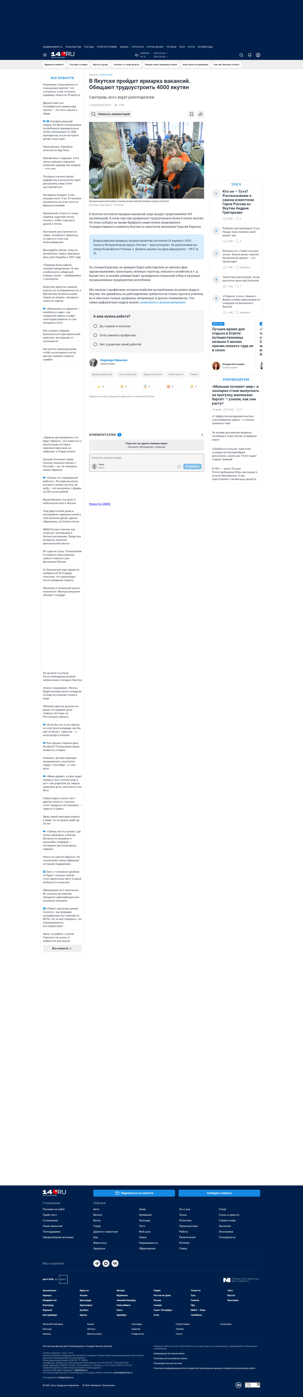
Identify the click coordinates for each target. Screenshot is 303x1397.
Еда (95, 1237)
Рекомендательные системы (168, 1363)
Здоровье (99, 1248)
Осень (183, 1214)
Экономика (226, 1231)
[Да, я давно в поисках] (95, 326)
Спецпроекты (227, 1237)
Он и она (184, 1209)
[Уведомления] (249, 55)
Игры (191, 47)
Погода (89, 47)
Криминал (145, 1214)
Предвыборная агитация (58, 1237)
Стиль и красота (229, 1214)
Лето (142, 1226)
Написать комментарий (114, 114)
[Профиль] (258, 55)
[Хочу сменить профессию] (95, 335)
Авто (96, 1209)
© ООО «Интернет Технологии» (99, 1385)
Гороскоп (138, 47)
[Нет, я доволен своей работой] (95, 344)
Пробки (172, 47)
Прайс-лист (50, 1214)
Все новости (62, 78)
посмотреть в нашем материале (162, 302)
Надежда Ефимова (113, 360)
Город (96, 1226)
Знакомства (73, 47)
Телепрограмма (107, 47)
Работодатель (176, 374)
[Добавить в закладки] (191, 114)
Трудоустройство (153, 374)
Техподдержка (51, 1231)
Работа (194, 374)
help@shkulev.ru (65, 1377)
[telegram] (96, 1263)
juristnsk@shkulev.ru (123, 1372)
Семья (183, 1248)
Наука (142, 1237)
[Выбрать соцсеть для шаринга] (200, 114)
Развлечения (187, 1237)
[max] (105, 1263)
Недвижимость (53, 47)
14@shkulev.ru (80, 1370)
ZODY (182, 47)
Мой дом (144, 1231)
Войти (102, 468)
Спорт (222, 1209)
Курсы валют (155, 47)
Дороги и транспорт (105, 1231)
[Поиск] (241, 55)
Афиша (124, 47)
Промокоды (205, 47)
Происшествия (188, 1226)
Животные (100, 1242)
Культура (144, 1220)
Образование (147, 1248)
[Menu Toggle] (45, 55)
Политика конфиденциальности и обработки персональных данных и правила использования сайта (204, 1368)
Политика (185, 1220)
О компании (50, 1220)
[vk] (115, 1263)
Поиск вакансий (128, 374)
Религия (184, 1242)
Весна (97, 1220)
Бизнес (97, 1214)
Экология (225, 1226)
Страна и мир (227, 1220)
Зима (142, 1209)
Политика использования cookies (170, 1358)
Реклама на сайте (54, 1209)
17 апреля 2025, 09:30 (100, 105)
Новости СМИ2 (99, 504)
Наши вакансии (52, 1226)
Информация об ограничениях (169, 1353)
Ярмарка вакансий (102, 374)
